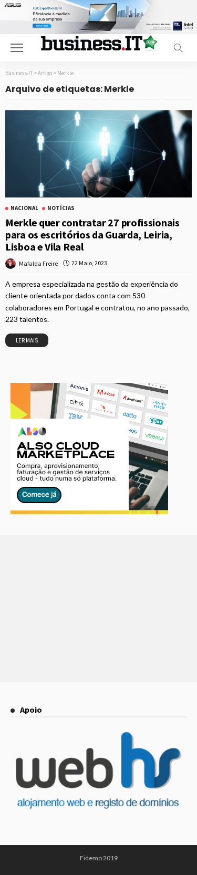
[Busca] (178, 47)
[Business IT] (98, 41)
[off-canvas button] (17, 47)
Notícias (61, 208)
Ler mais (27, 340)
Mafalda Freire (38, 263)
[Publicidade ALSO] (89, 447)
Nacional (24, 208)
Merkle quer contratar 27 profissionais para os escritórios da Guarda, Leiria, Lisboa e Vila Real (92, 234)
